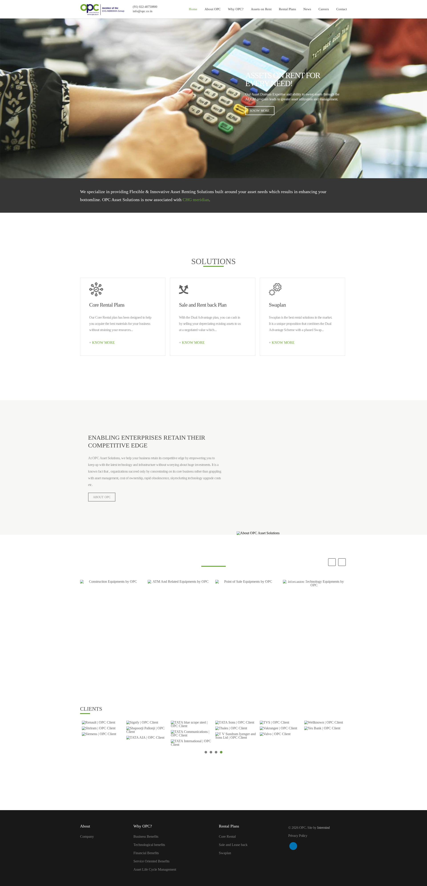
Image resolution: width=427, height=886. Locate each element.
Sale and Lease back (233, 845)
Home (193, 9)
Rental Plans (287, 9)
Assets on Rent (261, 9)
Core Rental (227, 836)
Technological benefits (149, 845)
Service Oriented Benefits (151, 861)
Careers (323, 9)
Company (87, 836)
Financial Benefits (146, 853)
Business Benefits (145, 836)
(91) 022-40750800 (145, 6)
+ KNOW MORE (102, 342)
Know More (260, 110)
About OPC (213, 9)
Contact (341, 9)
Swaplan (225, 853)
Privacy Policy (297, 835)
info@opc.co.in (142, 11)
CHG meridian (196, 199)
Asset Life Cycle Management (154, 869)
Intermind (323, 827)
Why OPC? (236, 9)
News (307, 9)
